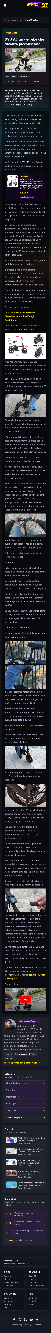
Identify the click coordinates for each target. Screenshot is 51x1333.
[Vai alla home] (37, 5)
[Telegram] (37, 1319)
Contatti (32, 1301)
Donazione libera (36, 1285)
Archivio (7, 1276)
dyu (7, 76)
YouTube (8, 1298)
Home (6, 20)
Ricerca (7, 1279)
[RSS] (25, 1319)
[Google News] (20, 1319)
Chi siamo (33, 1298)
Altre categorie (14, 1117)
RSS (5, 1307)
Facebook (8, 1304)
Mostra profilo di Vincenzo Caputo (22, 1062)
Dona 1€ (32, 1276)
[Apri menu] (5, 5)
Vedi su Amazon (27, 197)
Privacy (32, 1304)
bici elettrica (23, 76)
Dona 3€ (32, 1279)
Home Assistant (11, 1282)
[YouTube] (31, 1319)
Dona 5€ (32, 1282)
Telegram (8, 1301)
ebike (14, 76)
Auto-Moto (16, 20)
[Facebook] (14, 1319)
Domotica (8, 1285)
